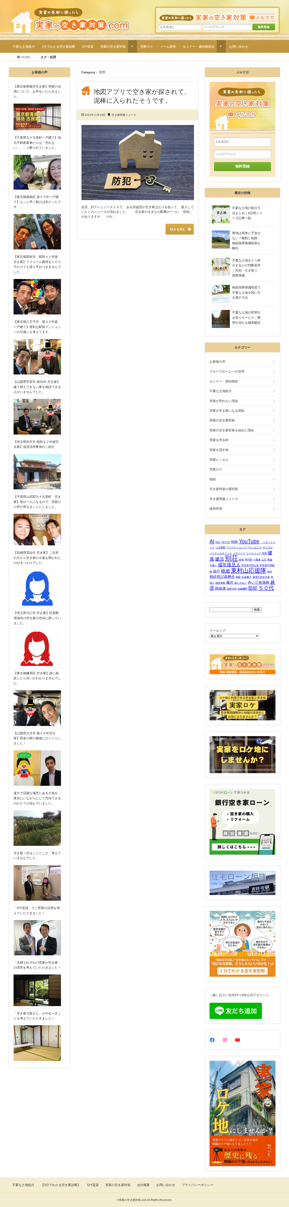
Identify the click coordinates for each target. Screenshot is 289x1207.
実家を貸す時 (219, 450)
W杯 (234, 542)
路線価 (220, 588)
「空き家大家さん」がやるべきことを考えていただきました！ (37, 1016)
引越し (213, 565)
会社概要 (143, 1185)
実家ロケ (146, 46)
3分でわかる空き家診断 (58, 46)
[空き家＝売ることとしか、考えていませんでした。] (39, 883)
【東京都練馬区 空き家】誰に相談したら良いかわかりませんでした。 (37, 678)
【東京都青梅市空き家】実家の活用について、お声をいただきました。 (37, 91)
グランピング (254, 547)
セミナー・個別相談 (224, 381)
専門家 (248, 559)
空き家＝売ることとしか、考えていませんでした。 (37, 855)
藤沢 (229, 582)
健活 (219, 558)
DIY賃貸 (87, 46)
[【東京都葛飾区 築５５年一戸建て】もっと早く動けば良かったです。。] (39, 232)
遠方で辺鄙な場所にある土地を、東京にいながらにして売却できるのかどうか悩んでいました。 (37, 798)
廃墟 (269, 559)
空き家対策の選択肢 (224, 489)
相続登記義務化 (222, 576)
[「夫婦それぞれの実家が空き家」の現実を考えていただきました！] (39, 990)
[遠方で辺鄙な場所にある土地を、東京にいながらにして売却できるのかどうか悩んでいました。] (39, 828)
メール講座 (168, 46)
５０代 (266, 588)
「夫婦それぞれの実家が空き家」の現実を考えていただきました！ (37, 965)
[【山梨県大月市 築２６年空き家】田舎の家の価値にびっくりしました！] (39, 768)
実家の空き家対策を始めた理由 (232, 430)
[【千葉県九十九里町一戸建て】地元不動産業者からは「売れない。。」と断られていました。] (39, 172)
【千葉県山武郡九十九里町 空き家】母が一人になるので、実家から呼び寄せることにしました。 (37, 502)
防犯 (252, 588)
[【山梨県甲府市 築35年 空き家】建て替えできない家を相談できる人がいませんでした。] (39, 417)
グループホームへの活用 (227, 371)
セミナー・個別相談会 (198, 46)
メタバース (239, 553)
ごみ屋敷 (220, 547)
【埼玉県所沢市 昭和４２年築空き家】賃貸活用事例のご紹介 (36, 444)
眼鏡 (238, 577)
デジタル (268, 547)
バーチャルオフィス (221, 553)
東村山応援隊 (248, 570)
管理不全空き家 (261, 577)
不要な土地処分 (24, 46)
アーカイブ (217, 631)
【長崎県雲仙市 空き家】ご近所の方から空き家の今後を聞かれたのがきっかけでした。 (37, 558)
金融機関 (242, 588)
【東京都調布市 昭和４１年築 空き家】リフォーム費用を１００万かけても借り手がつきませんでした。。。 (37, 264)
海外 (269, 571)
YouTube (249, 541)
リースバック (253, 553)
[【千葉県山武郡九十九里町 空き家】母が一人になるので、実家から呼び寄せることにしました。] (39, 530)
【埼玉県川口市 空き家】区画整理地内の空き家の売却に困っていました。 (37, 618)
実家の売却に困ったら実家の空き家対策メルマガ (217, 15)
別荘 (231, 558)
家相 (241, 559)
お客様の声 (217, 361)
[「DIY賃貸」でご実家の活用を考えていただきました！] (39, 937)
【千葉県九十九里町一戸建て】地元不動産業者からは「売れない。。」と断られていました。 (37, 142)
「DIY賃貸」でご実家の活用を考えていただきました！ (37, 910)
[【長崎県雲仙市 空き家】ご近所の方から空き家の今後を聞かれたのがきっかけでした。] (39, 588)
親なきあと (240, 582)
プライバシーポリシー (197, 1185)
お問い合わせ (238, 46)
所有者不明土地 (250, 565)
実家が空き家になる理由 (227, 410)
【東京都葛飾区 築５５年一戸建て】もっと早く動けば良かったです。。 (37, 202)
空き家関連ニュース (124, 114)
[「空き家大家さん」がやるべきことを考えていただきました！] (39, 1043)
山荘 (263, 559)
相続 (213, 479)
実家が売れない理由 (224, 401)
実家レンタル (219, 459)
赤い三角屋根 (258, 582)
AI (212, 541)
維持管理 (216, 508)
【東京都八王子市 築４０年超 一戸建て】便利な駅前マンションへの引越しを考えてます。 (37, 327)
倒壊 (264, 553)
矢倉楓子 (247, 577)
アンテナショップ (236, 547)
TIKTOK (225, 542)
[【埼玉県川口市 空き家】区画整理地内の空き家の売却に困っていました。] (39, 648)
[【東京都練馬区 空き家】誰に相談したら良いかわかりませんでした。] (39, 708)
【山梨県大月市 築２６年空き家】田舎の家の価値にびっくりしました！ (37, 738)
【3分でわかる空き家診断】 (61, 1185)
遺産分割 (232, 588)
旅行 (216, 571)
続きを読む (178, 229)
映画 (225, 570)
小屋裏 (257, 559)
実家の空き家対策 (113, 46)
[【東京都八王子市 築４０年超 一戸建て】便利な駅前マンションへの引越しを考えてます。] (39, 357)
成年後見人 (229, 564)
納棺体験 (220, 582)
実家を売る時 (219, 440)
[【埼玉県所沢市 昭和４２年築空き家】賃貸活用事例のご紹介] (39, 472)
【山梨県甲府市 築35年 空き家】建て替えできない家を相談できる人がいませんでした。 (37, 387)
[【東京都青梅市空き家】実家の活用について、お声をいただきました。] (39, 117)
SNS (217, 542)
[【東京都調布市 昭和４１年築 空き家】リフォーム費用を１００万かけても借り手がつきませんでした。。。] (39, 297)
